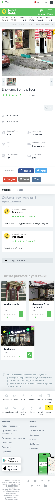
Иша (49, 19)
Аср (32, 19)
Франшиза (6, 452)
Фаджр (5, 19)
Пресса (33, 439)
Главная (15, 25)
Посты (19, 190)
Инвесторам (7, 443)
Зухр (23, 19)
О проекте (34, 435)
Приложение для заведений (9, 432)
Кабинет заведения (10, 426)
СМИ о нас (34, 444)
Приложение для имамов (13, 438)
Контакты (34, 448)
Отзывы (6, 190)
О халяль (33, 426)
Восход (14, 19)
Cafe (25, 25)
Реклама (6, 421)
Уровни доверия (37, 430)
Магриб (40, 19)
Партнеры (6, 447)
